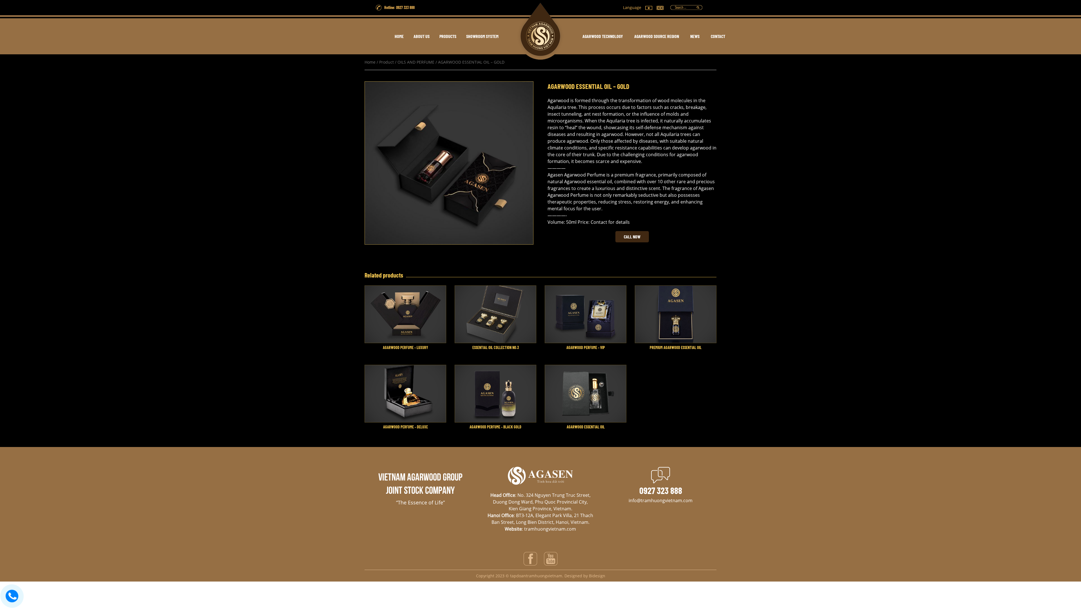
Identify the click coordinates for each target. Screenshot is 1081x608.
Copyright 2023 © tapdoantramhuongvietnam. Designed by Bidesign (540, 575)
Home (370, 62)
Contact (718, 36)
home (399, 36)
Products (447, 36)
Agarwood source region (656, 36)
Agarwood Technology (602, 36)
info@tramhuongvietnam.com (661, 500)
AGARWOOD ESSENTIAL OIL (586, 426)
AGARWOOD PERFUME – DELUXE (405, 426)
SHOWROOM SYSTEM (482, 36)
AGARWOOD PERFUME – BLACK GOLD (495, 426)
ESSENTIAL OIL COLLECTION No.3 (495, 347)
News (695, 36)
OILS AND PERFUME (415, 62)
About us (422, 36)
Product (386, 62)
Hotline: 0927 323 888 (399, 7)
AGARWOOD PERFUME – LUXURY (405, 347)
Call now (632, 236)
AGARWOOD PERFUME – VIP (585, 347)
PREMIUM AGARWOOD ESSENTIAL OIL (676, 347)
